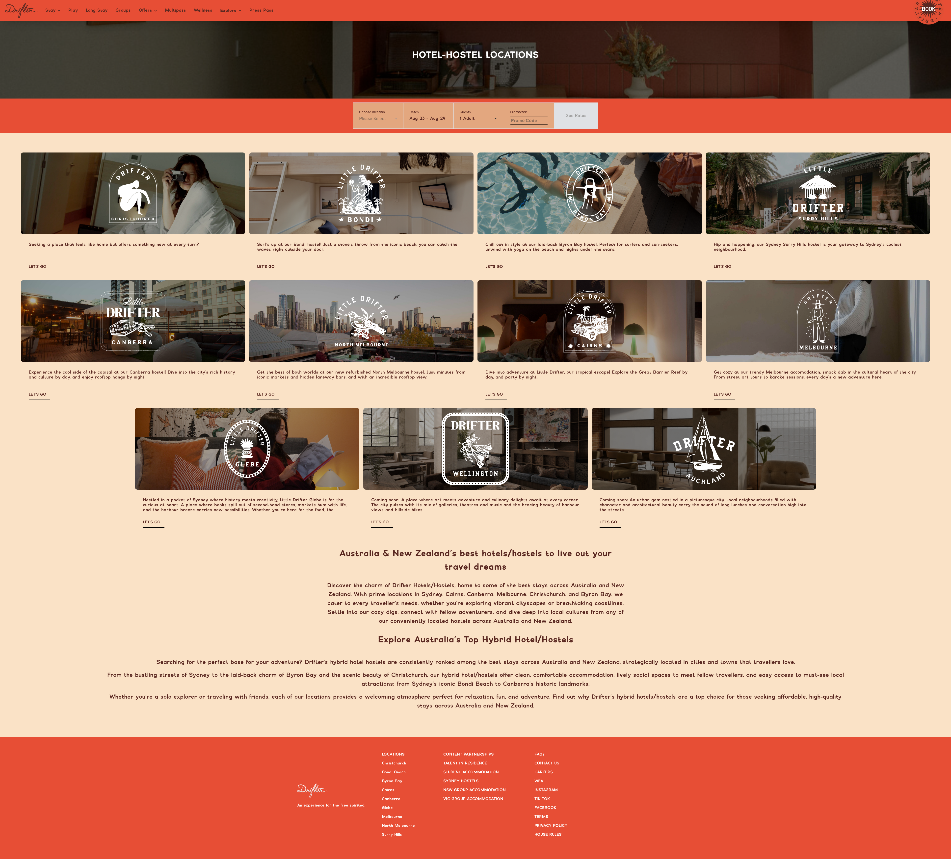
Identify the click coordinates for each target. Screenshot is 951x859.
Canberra (391, 799)
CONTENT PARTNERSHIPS (468, 754)
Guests (465, 112)
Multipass (175, 10)
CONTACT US (546, 763)
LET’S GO (37, 267)
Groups (123, 10)
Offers (145, 10)
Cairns (388, 790)
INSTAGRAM (546, 790)
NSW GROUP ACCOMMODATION (474, 790)
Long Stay (96, 10)
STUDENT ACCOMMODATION (471, 772)
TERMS (541, 817)
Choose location (372, 112)
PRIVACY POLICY (550, 826)
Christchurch (394, 763)
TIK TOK (542, 799)
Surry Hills (392, 834)
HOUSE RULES (547, 834)
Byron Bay (392, 781)
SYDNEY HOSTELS (460, 781)
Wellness (203, 10)
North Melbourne (398, 826)
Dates (414, 112)
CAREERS (543, 772)
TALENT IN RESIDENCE (465, 763)
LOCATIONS (393, 754)
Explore (228, 10)
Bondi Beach (394, 772)
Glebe (387, 808)
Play (73, 10)
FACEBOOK (545, 808)
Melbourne (392, 817)
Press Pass (261, 10)
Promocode (519, 112)
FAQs (539, 754)
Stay (50, 10)
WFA (538, 781)
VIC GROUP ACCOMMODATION (473, 799)
